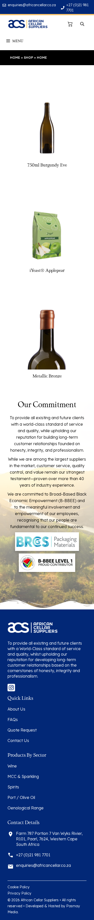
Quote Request (22, 730)
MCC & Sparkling (23, 776)
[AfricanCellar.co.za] (27, 24)
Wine (12, 765)
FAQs (13, 719)
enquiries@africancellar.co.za (32, 5)
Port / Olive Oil (21, 797)
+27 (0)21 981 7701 (33, 854)
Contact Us (18, 740)
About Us (16, 709)
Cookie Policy (19, 887)
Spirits (13, 786)
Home (15, 57)
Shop (28, 57)
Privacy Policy (19, 893)
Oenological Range (26, 807)
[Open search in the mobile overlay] (82, 24)
